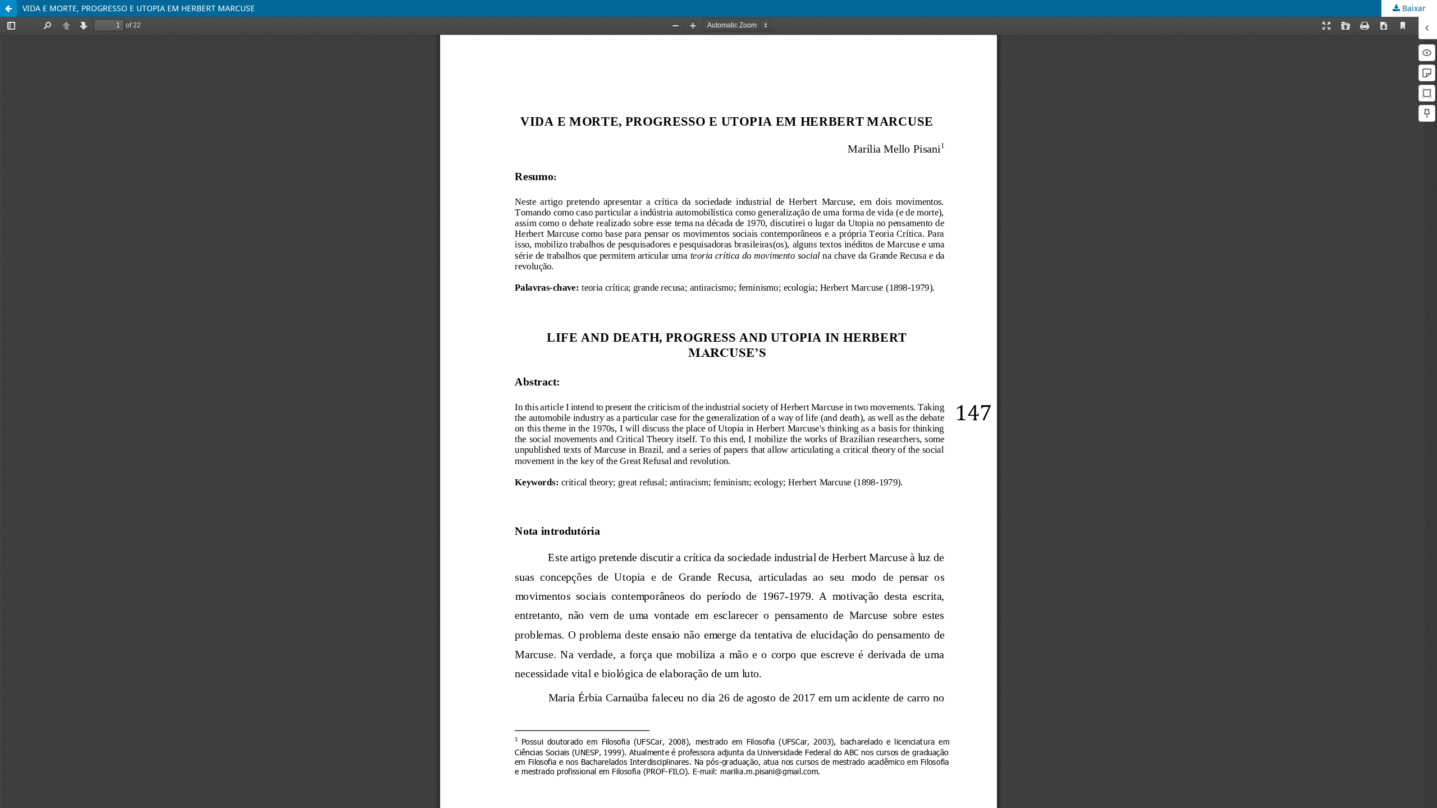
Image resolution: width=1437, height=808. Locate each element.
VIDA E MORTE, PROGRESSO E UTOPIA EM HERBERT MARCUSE (138, 8)
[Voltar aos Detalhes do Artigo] (8, 8)
